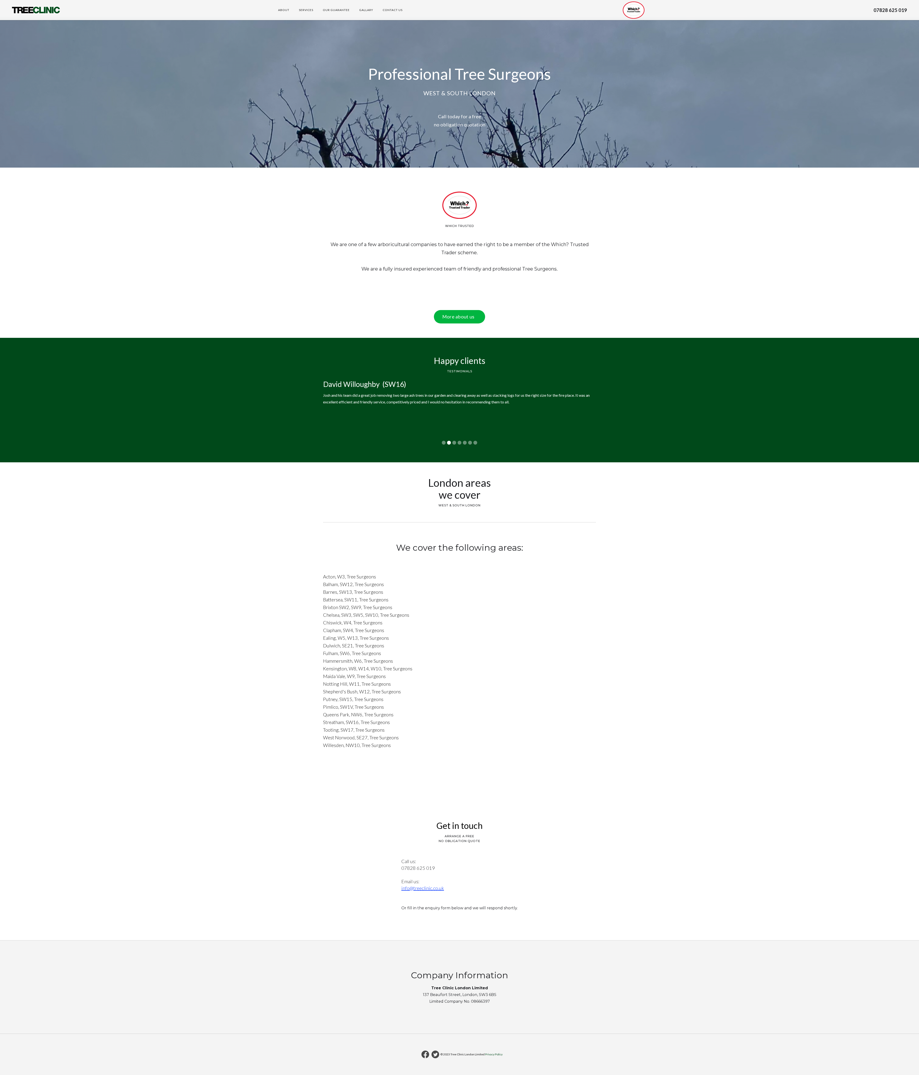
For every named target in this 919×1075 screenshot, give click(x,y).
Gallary (366, 10)
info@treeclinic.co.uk (422, 888)
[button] (332, 412)
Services (306, 10)
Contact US (393, 10)
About (283, 10)
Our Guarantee (336, 10)
